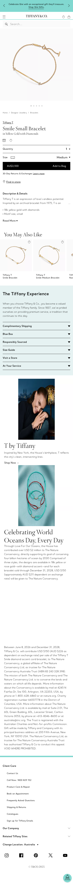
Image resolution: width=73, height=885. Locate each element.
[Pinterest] (36, 855)
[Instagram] (7, 855)
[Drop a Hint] (4, 140)
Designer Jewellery (19, 113)
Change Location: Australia (19, 844)
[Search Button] (6, 24)
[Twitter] (51, 855)
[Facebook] (22, 855)
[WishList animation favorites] (63, 17)
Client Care (9, 765)
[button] (4, 16)
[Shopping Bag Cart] (69, 17)
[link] (36, 172)
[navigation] (4, 16)
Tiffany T (8, 122)
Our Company (11, 828)
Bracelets (34, 113)
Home (5, 113)
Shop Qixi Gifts (36, 7)
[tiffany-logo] (36, 17)
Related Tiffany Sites (15, 836)
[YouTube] (65, 855)
